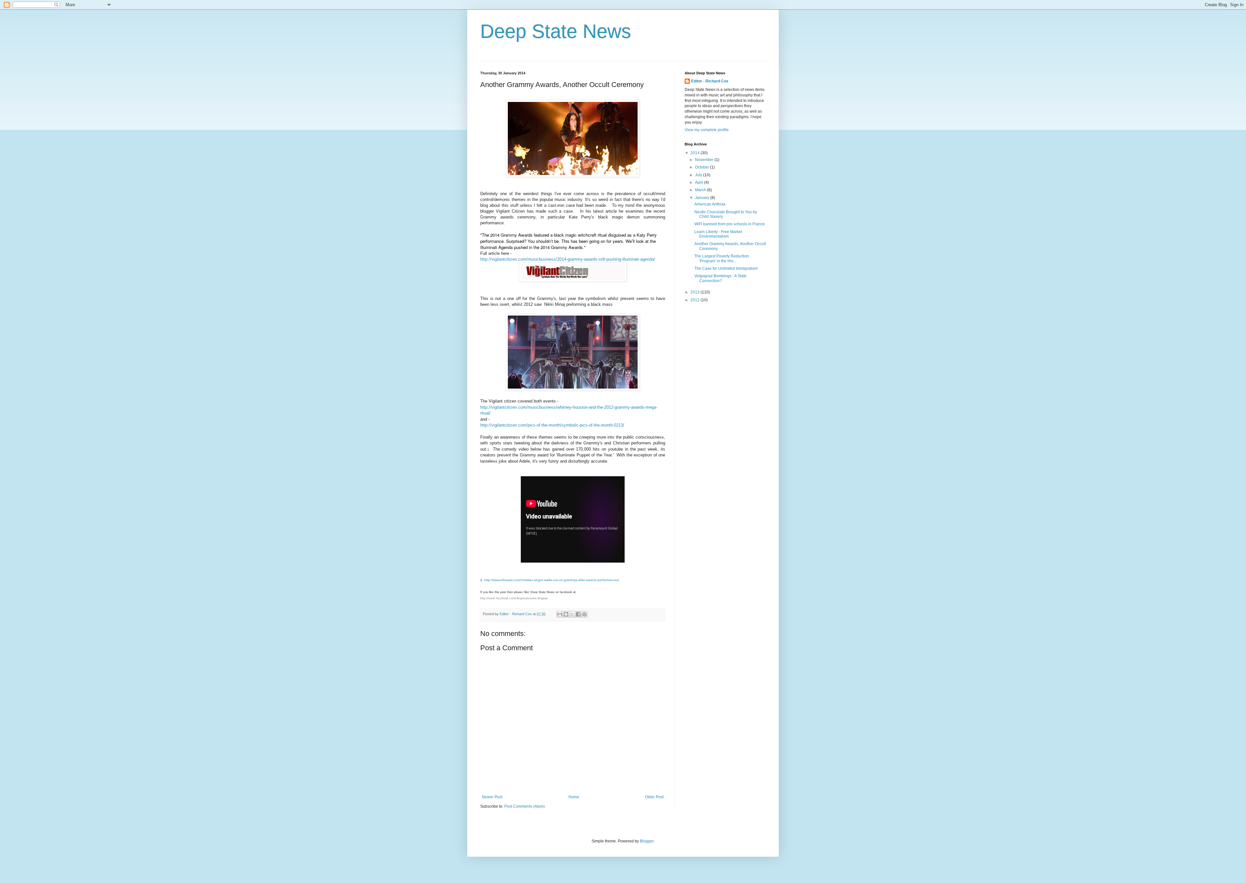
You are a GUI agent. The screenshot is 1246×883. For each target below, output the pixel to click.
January (702, 197)
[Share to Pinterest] (584, 614)
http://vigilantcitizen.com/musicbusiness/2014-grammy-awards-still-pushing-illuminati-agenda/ (567, 259)
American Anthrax (710, 204)
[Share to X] (572, 614)
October (702, 167)
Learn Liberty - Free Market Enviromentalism (718, 234)
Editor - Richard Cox (709, 81)
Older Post (654, 797)
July (699, 175)
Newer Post (492, 797)
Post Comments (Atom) (524, 806)
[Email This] (559, 614)
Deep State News (555, 31)
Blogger (647, 841)
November (705, 159)
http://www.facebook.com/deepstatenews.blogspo (514, 598)
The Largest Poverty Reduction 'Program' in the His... (721, 258)
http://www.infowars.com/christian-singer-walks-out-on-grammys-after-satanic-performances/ (551, 580)
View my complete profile (707, 130)
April (699, 182)
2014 (695, 153)
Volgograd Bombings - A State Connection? (720, 278)
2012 (695, 300)
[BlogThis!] (566, 614)
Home (573, 797)
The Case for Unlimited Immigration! (726, 268)
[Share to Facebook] (578, 614)
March (701, 190)
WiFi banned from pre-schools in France (729, 224)
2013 (695, 292)
